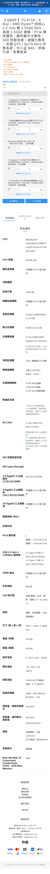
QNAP (31, 446)
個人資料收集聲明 (25, 797)
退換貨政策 (25, 791)
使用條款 (25, 794)
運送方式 (25, 788)
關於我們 (25, 810)
